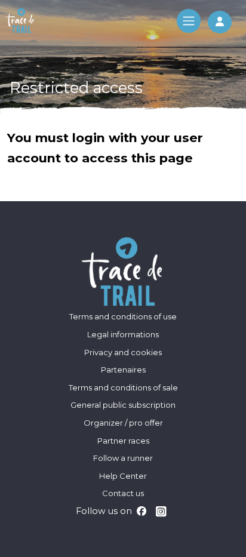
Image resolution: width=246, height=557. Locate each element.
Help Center (123, 476)
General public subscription (123, 405)
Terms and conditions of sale (123, 387)
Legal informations (123, 334)
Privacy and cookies (123, 352)
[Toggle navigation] (189, 21)
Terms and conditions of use (123, 316)
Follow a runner (123, 458)
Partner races (123, 440)
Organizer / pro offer (123, 422)
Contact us (123, 493)
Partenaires (123, 369)
